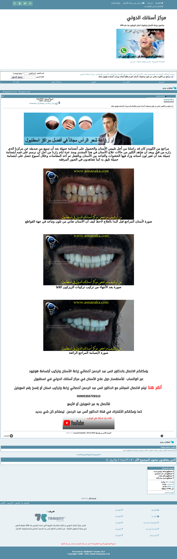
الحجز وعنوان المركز (144, 61)
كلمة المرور (40, 77)
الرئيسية (158, 3)
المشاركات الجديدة (150, 522)
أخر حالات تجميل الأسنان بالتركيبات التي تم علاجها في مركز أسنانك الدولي (108, 74)
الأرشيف (10, 503)
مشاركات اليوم (56, 82)
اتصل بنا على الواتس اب (152, 6)
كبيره (124, 450)
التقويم (93, 82)
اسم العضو (40, 73)
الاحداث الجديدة (151, 529)
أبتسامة (170, 450)
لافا (175, 450)
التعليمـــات (126, 82)
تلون (160, 450)
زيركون (141, 450)
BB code (169, 482)
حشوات (151, 450)
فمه (133, 450)
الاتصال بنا (25, 503)
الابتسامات (170, 484)
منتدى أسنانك (169, 74)
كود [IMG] (170, 486)
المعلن (17, 503)
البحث (17, 82)
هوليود (129, 450)
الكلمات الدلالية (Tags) (168, 447)
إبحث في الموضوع (10, 91)
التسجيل (161, 82)
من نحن (132, 61)
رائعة (146, 450)
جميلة (156, 450)
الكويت (165, 450)
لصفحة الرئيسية (158, 61)
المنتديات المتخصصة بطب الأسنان (150, 74)
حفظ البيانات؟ (17, 73)
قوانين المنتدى (169, 492)
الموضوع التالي (83, 454)
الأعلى (2, 503)
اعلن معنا (153, 535)
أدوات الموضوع (25, 91)
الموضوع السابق (94, 454)
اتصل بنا (154, 516)
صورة (137, 450)
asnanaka (169, 99)
